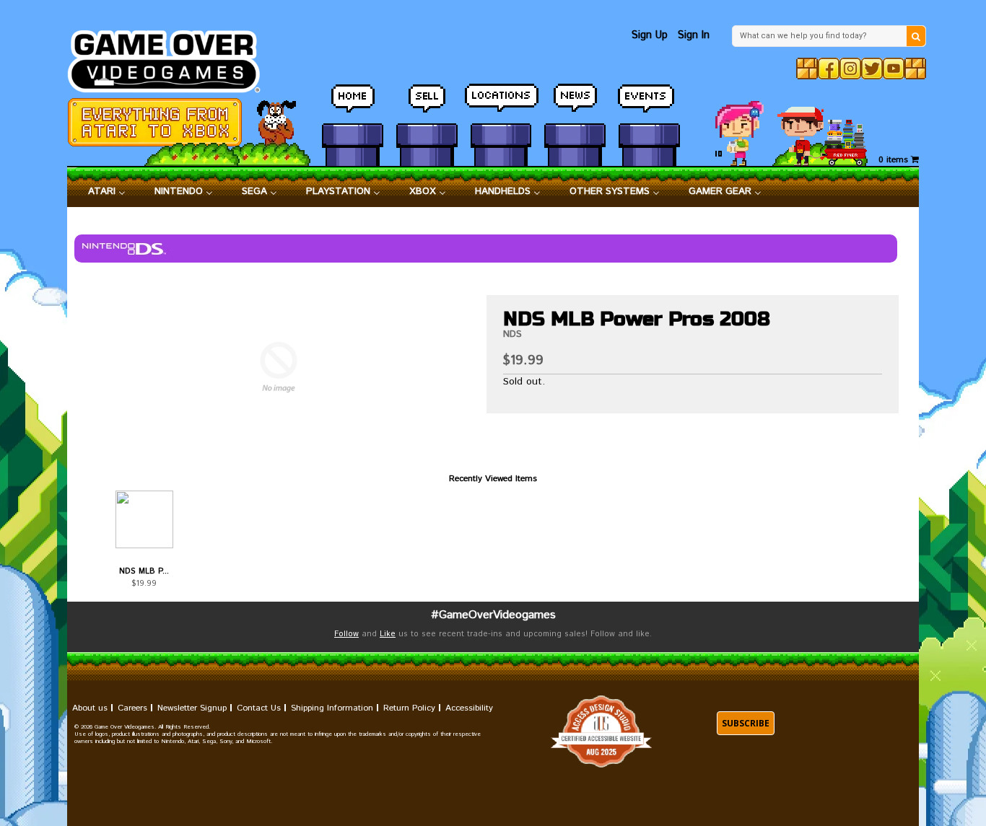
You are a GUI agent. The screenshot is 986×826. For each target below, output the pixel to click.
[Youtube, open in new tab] (893, 68)
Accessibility (469, 708)
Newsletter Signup (192, 708)
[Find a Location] (501, 104)
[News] (574, 104)
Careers (132, 708)
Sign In (694, 35)
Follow (346, 634)
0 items (894, 160)
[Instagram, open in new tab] (850, 68)
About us (90, 708)
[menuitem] (107, 192)
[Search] (916, 36)
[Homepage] (172, 57)
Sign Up (650, 35)
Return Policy (409, 708)
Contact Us (259, 708)
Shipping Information (332, 708)
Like (388, 634)
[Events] (649, 104)
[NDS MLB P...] (144, 519)
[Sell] (426, 104)
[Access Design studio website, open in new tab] (601, 732)
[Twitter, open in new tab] (872, 68)
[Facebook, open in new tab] (828, 68)
